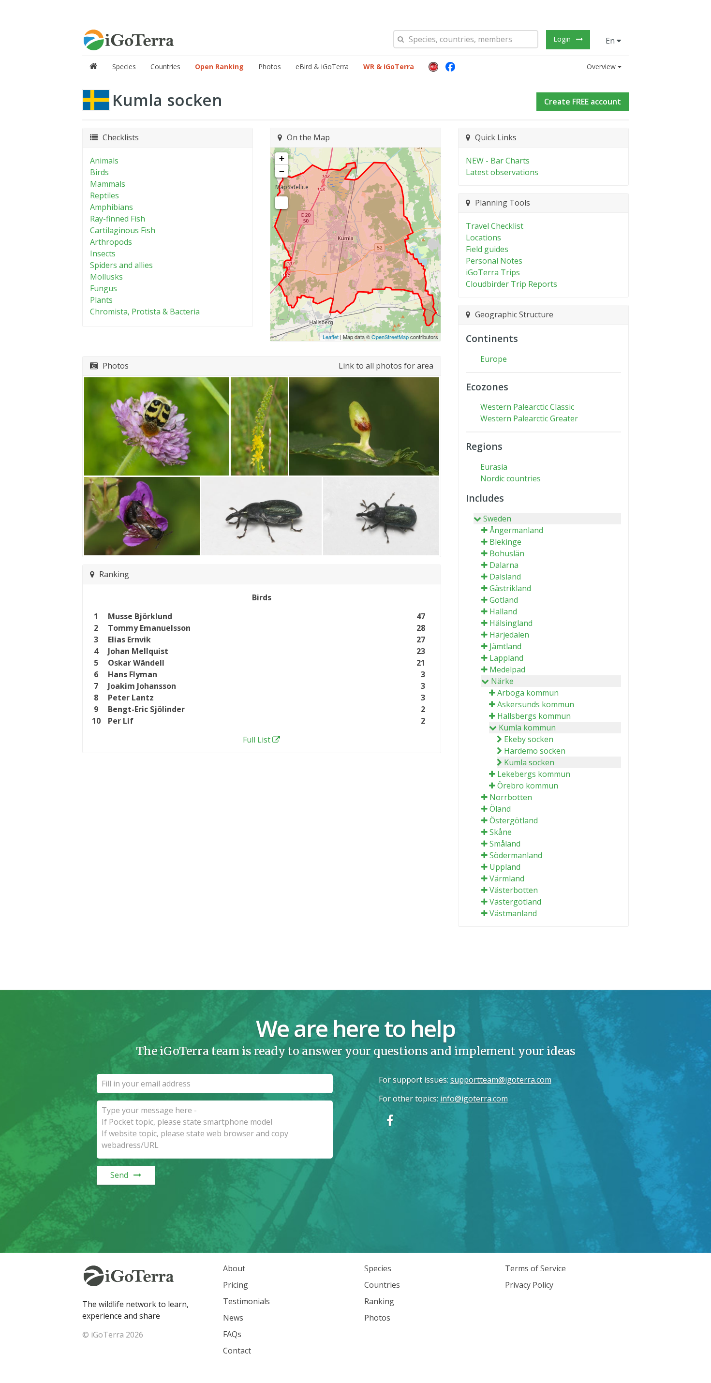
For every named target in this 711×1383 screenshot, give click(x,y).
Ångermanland (516, 530)
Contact (237, 1350)
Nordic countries (510, 478)
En (611, 40)
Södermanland (515, 855)
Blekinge (505, 541)
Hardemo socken (534, 750)
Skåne (500, 832)
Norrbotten (510, 797)
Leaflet (331, 337)
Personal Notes (494, 260)
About (234, 1268)
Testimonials (246, 1301)
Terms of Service (535, 1268)
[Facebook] (450, 67)
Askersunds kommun (535, 704)
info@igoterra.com (474, 1098)
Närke (502, 681)
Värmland (506, 878)
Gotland (503, 600)
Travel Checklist (494, 226)
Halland (503, 611)
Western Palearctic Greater (529, 418)
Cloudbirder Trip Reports (511, 284)
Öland (500, 808)
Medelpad (507, 669)
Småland (504, 843)
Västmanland (513, 913)
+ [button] (281, 158)
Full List (256, 739)
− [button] (281, 171)
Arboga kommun (528, 692)
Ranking (379, 1301)
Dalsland (505, 576)
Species (124, 66)
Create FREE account (582, 101)
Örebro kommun (527, 785)
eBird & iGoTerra (322, 66)
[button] (433, 66)
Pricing (235, 1284)
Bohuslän (506, 553)
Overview (601, 66)
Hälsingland (511, 623)
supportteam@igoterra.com (500, 1079)
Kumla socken (529, 762)
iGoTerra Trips (493, 272)
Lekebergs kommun (533, 774)
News (233, 1317)
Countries (165, 66)
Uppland (504, 867)
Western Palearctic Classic (527, 407)
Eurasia (493, 466)
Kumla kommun (527, 727)
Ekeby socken (528, 739)
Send (119, 1175)
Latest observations (502, 172)
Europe (493, 359)
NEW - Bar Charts (498, 160)
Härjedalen (509, 634)
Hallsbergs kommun (534, 716)
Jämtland (505, 646)
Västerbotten (513, 890)
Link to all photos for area (386, 365)
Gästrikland (510, 588)
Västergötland (515, 901)
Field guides (487, 249)
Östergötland (513, 820)
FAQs (232, 1334)
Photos (269, 66)
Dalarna (503, 565)
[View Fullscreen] (281, 202)
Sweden (497, 518)
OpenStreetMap (390, 337)
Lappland (506, 658)
